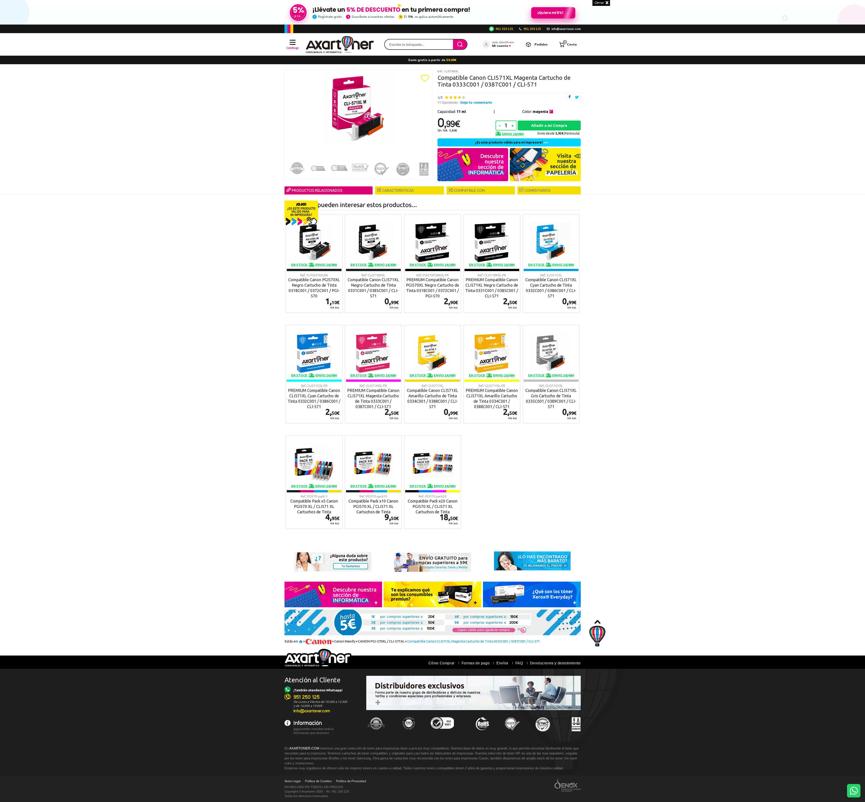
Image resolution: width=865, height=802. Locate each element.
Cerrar (599, 3)
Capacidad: (451, 112)
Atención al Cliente (313, 680)
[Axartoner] (340, 44)
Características (398, 190)
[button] (425, 78)
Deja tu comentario (476, 102)
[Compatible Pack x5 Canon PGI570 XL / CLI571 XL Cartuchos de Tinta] (314, 482)
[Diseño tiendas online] (567, 785)
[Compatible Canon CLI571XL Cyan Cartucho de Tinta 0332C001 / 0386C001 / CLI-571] (551, 263)
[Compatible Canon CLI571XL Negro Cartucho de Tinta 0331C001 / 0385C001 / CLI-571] (373, 263)
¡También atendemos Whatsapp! (318, 690)
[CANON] (318, 641)
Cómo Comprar (441, 663)
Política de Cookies (318, 781)
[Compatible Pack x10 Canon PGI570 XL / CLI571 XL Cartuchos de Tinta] (373, 482)
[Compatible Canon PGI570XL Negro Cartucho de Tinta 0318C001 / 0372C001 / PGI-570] (314, 263)
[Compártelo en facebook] (570, 97)
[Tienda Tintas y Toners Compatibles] (301, 641)
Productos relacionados (317, 190)
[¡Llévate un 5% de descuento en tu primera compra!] (432, 12)
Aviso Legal (292, 781)
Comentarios (538, 190)
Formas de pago (475, 663)
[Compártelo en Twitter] (577, 97)
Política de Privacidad (351, 781)
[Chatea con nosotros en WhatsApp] (853, 790)
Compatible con (469, 190)
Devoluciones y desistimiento (555, 663)
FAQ (519, 663)
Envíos (502, 663)
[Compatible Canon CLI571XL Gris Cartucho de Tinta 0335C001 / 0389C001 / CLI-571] (551, 374)
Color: (535, 112)
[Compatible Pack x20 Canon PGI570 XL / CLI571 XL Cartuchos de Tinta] (432, 482)
